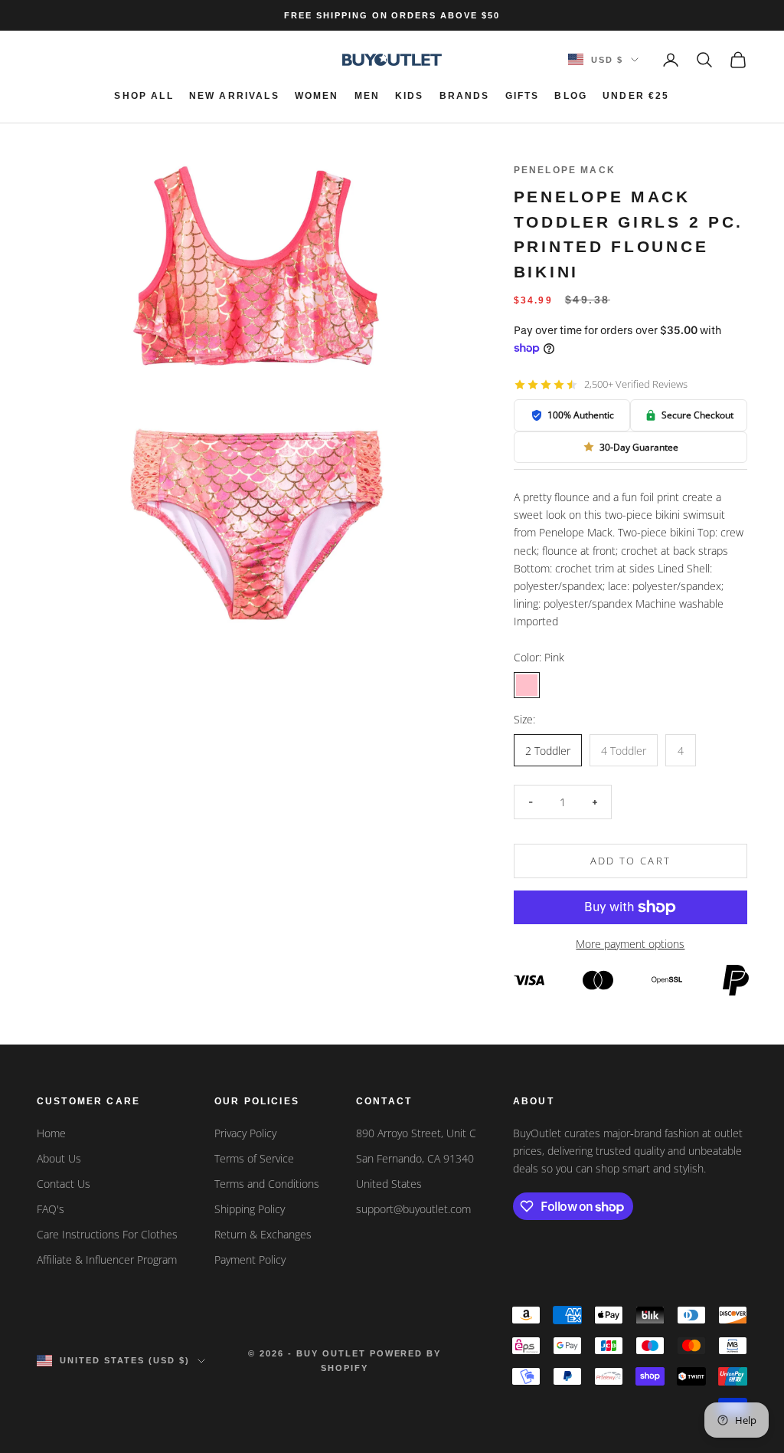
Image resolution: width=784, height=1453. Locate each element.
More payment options (630, 943)
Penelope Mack (565, 170)
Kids (409, 95)
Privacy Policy (245, 1133)
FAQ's (50, 1209)
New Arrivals (234, 95)
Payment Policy (250, 1259)
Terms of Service (254, 1158)
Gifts (522, 95)
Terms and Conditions (266, 1183)
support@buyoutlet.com (413, 1209)
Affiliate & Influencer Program (107, 1259)
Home (51, 1133)
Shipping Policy (249, 1209)
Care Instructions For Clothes (107, 1234)
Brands (464, 95)
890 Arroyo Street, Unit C (416, 1133)
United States (389, 1183)
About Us (59, 1158)
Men (367, 95)
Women (317, 95)
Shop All (143, 95)
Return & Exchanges (263, 1234)
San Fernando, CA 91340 (415, 1158)
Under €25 (636, 95)
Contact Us (63, 1183)
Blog (570, 95)
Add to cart (630, 861)
